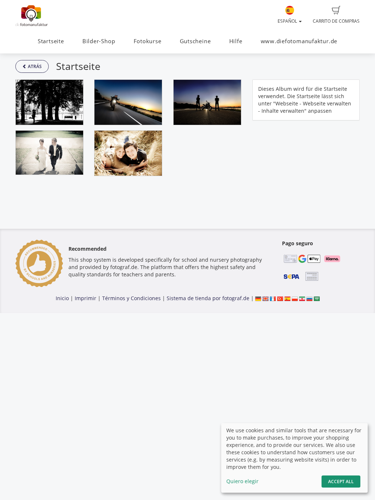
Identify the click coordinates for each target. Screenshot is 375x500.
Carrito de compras (336, 21)
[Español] (287, 298)
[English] (265, 298)
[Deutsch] (258, 298)
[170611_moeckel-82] (49, 153)
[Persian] (302, 298)
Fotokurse (147, 41)
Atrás (34, 66)
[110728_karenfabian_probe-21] (128, 153)
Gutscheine (195, 41)
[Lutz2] (207, 102)
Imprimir (85, 298)
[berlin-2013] (49, 102)
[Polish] (295, 298)
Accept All (341, 481)
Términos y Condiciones (131, 298)
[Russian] (309, 298)
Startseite (51, 41)
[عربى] (317, 298)
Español (288, 21)
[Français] (273, 298)
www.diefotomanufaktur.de (299, 41)
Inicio (62, 298)
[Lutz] (128, 102)
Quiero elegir (242, 481)
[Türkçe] (280, 298)
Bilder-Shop (98, 41)
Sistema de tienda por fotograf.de (208, 298)
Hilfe (235, 41)
